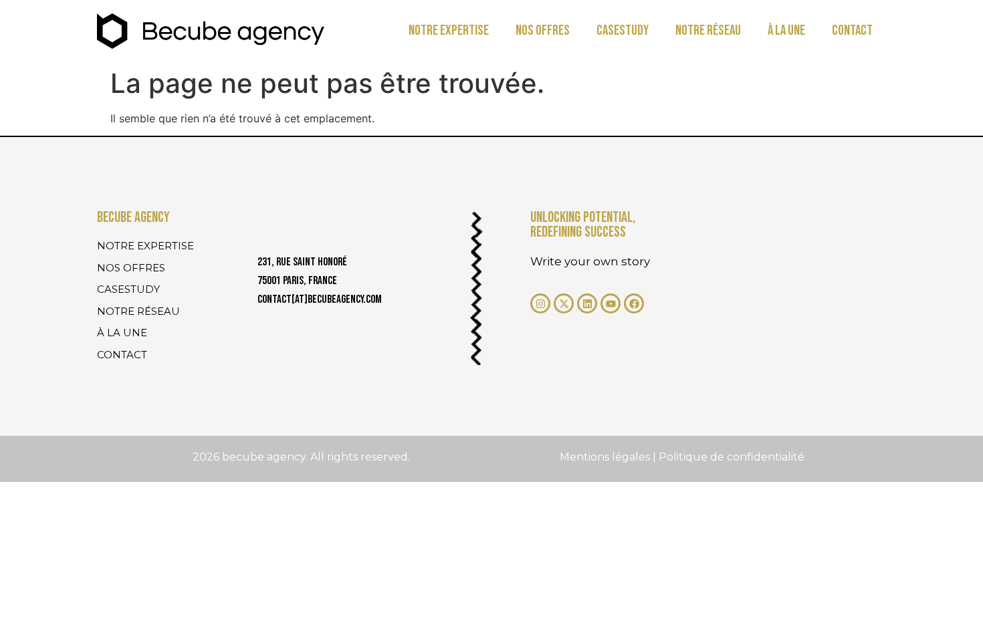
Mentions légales (606, 457)
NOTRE (449, 30)
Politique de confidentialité (731, 457)
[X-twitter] (564, 303)
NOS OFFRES (543, 30)
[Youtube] (610, 303)
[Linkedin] (587, 303)
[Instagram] (540, 303)
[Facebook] (634, 303)
